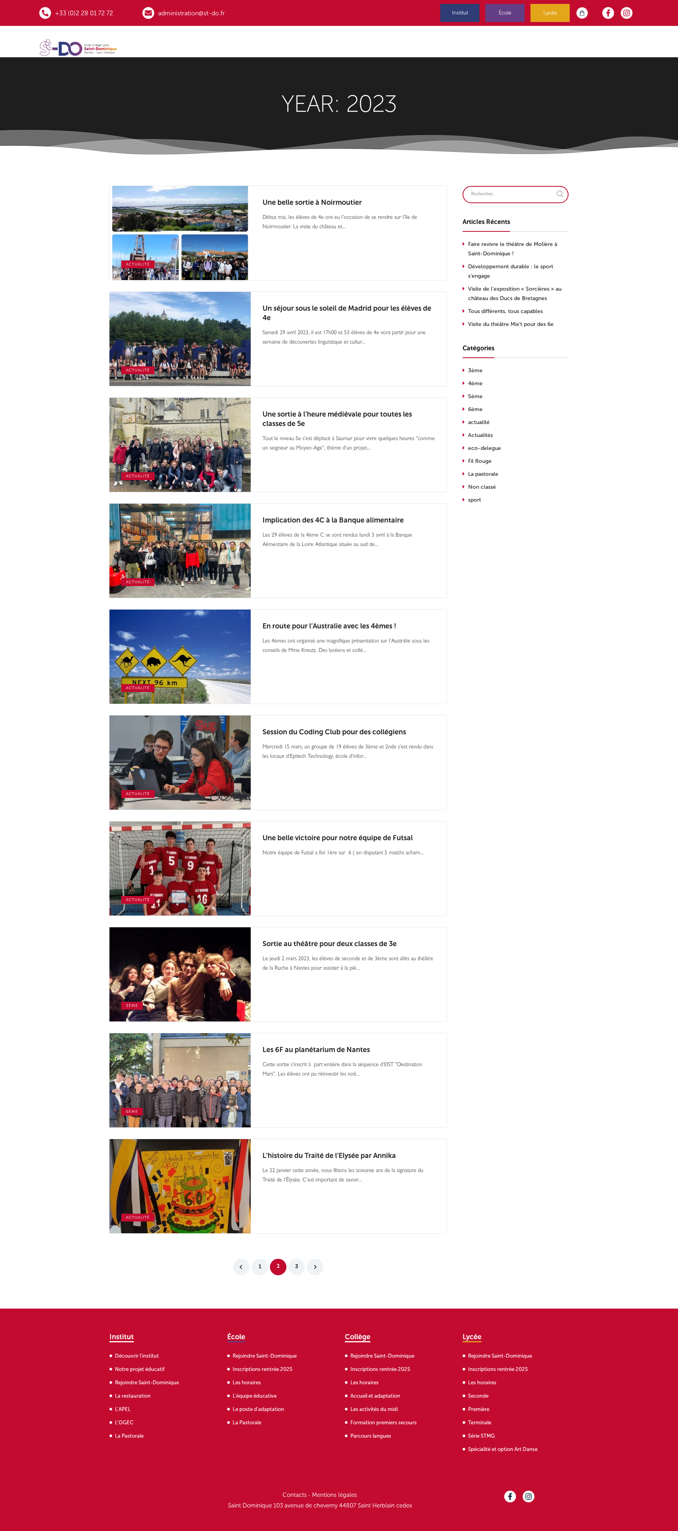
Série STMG (481, 1436)
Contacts (294, 1494)
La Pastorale (129, 1436)
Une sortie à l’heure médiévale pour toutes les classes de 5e (337, 419)
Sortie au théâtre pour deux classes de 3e (329, 943)
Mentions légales (334, 1494)
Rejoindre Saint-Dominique (147, 1382)
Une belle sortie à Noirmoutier (312, 202)
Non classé (482, 487)
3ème (132, 1005)
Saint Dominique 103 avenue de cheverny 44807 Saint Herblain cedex (320, 1505)
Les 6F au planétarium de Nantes (316, 1049)
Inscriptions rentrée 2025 (262, 1369)
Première (478, 1409)
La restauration (133, 1396)
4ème (475, 383)
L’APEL (123, 1409)
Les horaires (247, 1382)
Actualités (480, 435)
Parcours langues (370, 1436)
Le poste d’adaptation (258, 1409)
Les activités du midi (374, 1409)
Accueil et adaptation (375, 1396)
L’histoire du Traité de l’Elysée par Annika (329, 1155)
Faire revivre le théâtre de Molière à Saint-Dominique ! (512, 249)
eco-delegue (484, 448)
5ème (475, 396)
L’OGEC (124, 1422)
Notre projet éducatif (139, 1369)
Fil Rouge (480, 461)
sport (474, 500)
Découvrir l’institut (137, 1356)
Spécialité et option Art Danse (503, 1449)
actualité (138, 264)
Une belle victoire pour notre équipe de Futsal (337, 838)
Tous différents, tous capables (505, 311)
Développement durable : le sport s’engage (510, 271)
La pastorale (483, 474)
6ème (132, 1111)
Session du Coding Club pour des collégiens (334, 732)
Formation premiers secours (383, 1422)
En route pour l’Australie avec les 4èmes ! (329, 626)
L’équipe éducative (255, 1396)
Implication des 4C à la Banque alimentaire (333, 520)
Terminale (479, 1422)
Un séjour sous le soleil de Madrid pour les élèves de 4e (346, 313)
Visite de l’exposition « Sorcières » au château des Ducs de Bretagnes (514, 294)
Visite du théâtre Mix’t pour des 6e (511, 324)
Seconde (478, 1396)
